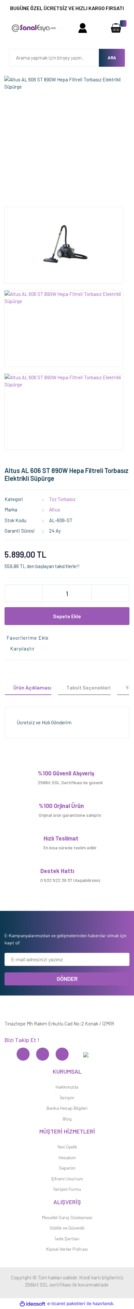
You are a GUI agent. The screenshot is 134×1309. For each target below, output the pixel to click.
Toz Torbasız (62, 499)
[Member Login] (82, 28)
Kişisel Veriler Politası (67, 1249)
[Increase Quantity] (110, 593)
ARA (112, 57)
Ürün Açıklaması (32, 687)
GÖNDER (67, 978)
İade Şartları (67, 1238)
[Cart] (116, 28)
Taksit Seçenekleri (88, 687)
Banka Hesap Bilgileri (67, 1108)
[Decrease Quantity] (23, 593)
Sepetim (67, 1168)
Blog (67, 1118)
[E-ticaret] (66, 1304)
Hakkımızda (67, 1087)
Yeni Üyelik (67, 1146)
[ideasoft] (33, 1304)
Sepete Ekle (67, 616)
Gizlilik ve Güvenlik (67, 1228)
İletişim (67, 1097)
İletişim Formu (67, 1189)
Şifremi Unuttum (67, 1178)
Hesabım (67, 1157)
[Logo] (33, 27)
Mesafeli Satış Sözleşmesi (67, 1217)
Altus (54, 509)
